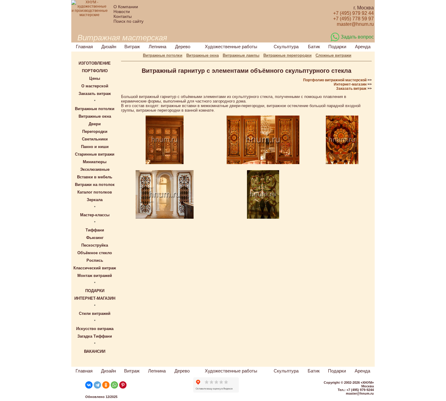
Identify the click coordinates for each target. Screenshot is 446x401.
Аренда (362, 46)
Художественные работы (231, 46)
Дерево (182, 46)
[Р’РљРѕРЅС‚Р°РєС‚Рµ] (89, 385)
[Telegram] (97, 385)
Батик (314, 46)
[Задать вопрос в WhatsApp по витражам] (335, 40)
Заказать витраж (351, 88)
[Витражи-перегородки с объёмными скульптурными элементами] (165, 217)
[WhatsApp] (114, 385)
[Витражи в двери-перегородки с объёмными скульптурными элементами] (165, 163)
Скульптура (286, 46)
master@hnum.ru (360, 393)
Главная (84, 46)
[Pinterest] (123, 385)
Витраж (132, 46)
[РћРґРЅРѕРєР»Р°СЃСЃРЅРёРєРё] (106, 385)
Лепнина (157, 46)
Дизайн (108, 46)
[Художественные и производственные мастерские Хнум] (89, 15)
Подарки (337, 46)
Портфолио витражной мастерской (335, 80)
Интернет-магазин (350, 84)
